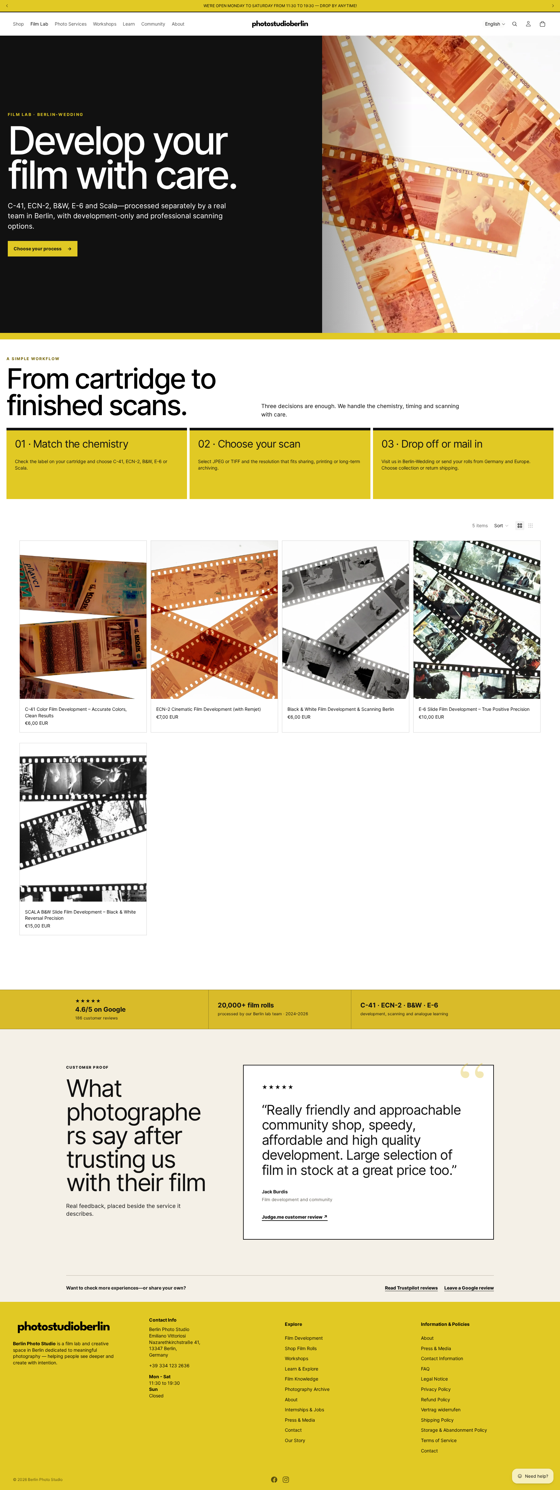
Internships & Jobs (304, 1409)
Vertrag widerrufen (441, 1409)
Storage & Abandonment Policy (454, 1430)
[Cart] (542, 24)
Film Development (304, 1338)
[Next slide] (136, 620)
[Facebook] (274, 1480)
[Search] (515, 24)
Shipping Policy (437, 1420)
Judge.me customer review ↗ (295, 1217)
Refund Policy (435, 1399)
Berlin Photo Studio (45, 1479)
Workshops (296, 1358)
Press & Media (300, 1420)
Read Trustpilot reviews (411, 1288)
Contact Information (442, 1358)
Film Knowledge (301, 1379)
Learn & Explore (301, 1368)
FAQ (425, 1368)
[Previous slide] (29, 620)
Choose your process (43, 248)
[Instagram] (286, 1480)
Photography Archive (307, 1389)
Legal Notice (434, 1379)
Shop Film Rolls (301, 1348)
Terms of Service (439, 1440)
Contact (293, 1430)
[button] (501, 525)
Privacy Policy (436, 1389)
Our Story (295, 1440)
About (291, 1399)
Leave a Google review (469, 1288)
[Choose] (136, 689)
